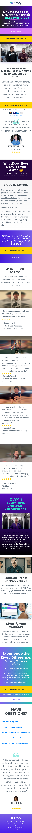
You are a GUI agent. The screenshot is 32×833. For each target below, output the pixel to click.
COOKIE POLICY (20, 821)
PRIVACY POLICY (10, 821)
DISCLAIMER (21, 823)
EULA (16, 825)
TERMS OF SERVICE (10, 823)
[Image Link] (16, 798)
